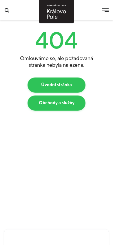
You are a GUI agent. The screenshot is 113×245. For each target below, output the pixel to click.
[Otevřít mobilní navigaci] (105, 10)
